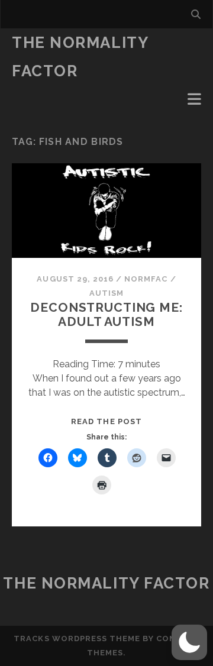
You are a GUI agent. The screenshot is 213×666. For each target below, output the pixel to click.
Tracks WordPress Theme (77, 638)
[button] (189, 642)
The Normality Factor (106, 583)
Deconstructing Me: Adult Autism (106, 314)
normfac (145, 278)
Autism (106, 293)
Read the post (106, 421)
